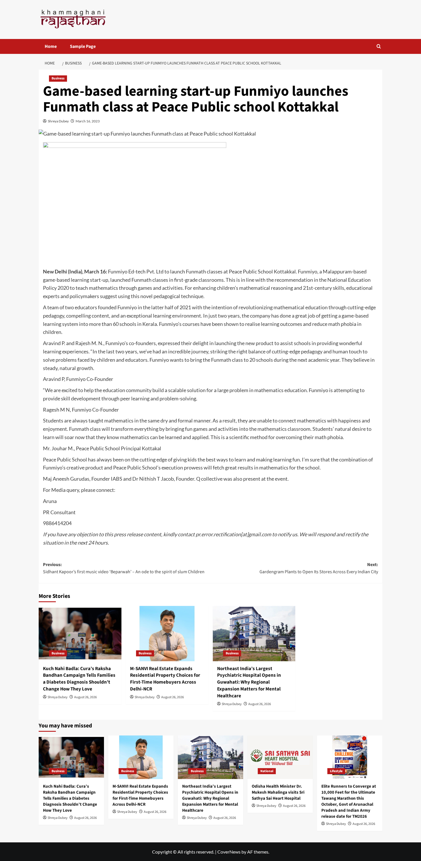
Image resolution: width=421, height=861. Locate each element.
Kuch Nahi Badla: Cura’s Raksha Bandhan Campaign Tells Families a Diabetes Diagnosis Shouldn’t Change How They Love (79, 678)
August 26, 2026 (85, 697)
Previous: (123, 568)
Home (51, 46)
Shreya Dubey (58, 121)
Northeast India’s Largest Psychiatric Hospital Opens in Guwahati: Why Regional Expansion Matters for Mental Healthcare (249, 682)
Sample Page (83, 46)
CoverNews (229, 851)
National (266, 771)
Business (58, 78)
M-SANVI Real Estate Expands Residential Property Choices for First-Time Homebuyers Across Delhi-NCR (165, 678)
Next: (318, 568)
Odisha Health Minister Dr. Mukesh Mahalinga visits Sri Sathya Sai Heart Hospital (278, 792)
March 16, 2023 (88, 121)
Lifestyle (336, 771)
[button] (378, 46)
